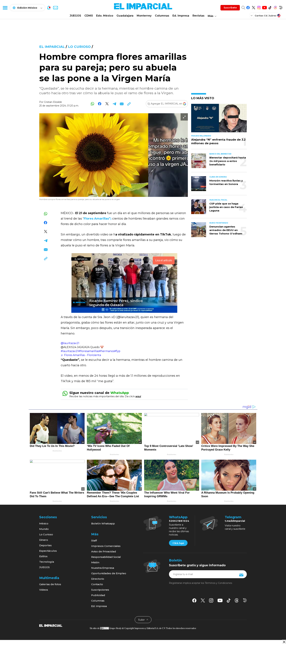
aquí (138, 396)
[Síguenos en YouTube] (264, 7)
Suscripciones (100, 589)
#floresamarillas (88, 351)
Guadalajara (125, 15)
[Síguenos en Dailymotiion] (245, 600)
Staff (94, 540)
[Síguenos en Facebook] (248, 7)
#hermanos (106, 351)
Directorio (97, 578)
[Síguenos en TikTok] (270, 7)
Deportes (45, 545)
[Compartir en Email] (121, 104)
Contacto (97, 584)
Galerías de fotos (50, 584)
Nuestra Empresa (102, 567)
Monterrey (144, 15)
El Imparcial (52, 47)
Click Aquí (178, 543)
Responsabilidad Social (106, 556)
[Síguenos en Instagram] (259, 7)
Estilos (43, 556)
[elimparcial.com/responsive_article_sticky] (284, 642)
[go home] (50, 625)
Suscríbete (230, 7)
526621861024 (179, 521)
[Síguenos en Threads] (275, 7)
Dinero (43, 539)
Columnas (162, 15)
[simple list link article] (219, 119)
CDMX (88, 15)
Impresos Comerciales (105, 546)
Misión (95, 562)
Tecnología (46, 561)
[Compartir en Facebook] (99, 104)
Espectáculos (48, 550)
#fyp (117, 351)
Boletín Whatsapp (103, 523)
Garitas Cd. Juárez (265, 15)
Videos (43, 589)
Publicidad (98, 595)
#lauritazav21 (69, 351)
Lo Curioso (80, 47)
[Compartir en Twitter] (107, 104)
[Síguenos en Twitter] (253, 7)
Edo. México (104, 15)
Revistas (198, 15)
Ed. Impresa (180, 15)
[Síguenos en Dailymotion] (281, 7)
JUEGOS (75, 15)
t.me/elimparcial (235, 521)
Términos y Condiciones (218, 583)
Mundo (44, 529)
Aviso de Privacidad (103, 551)
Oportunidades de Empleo (108, 573)
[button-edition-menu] (251, 15)
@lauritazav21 (70, 343)
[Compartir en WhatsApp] (92, 104)
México (43, 523)
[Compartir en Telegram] (114, 104)
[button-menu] (5, 7)
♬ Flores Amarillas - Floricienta (81, 355)
